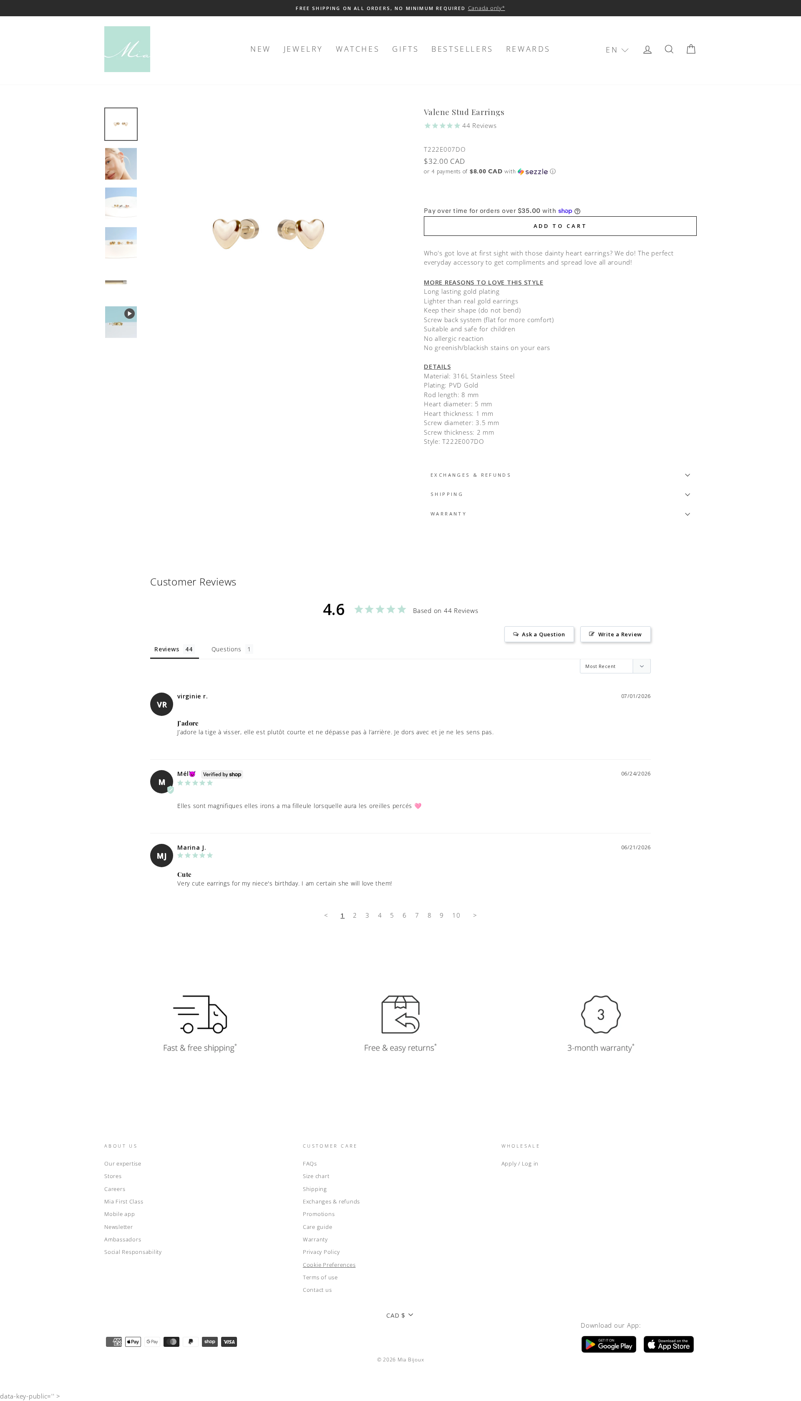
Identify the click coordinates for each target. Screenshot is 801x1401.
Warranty (315, 1239)
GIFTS (405, 49)
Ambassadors (122, 1239)
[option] (400, 8)
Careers (114, 1189)
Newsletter (118, 1227)
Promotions (319, 1214)
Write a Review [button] (620, 634)
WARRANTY (449, 513)
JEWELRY (303, 49)
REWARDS (528, 49)
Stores (113, 1176)
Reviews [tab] (166, 649)
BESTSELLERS (462, 49)
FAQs (310, 1163)
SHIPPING (447, 494)
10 (456, 915)
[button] (617, 49)
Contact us (317, 1289)
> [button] (475, 915)
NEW (260, 49)
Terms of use (320, 1277)
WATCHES (358, 49)
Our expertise (122, 1163)
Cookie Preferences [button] (329, 1264)
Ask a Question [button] (543, 634)
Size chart (316, 1176)
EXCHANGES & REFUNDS (471, 475)
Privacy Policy (321, 1252)
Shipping (315, 1189)
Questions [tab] (227, 649)
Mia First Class (123, 1201)
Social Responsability (133, 1252)
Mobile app (119, 1214)
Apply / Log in (520, 1163)
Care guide (317, 1227)
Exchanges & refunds (331, 1201)
